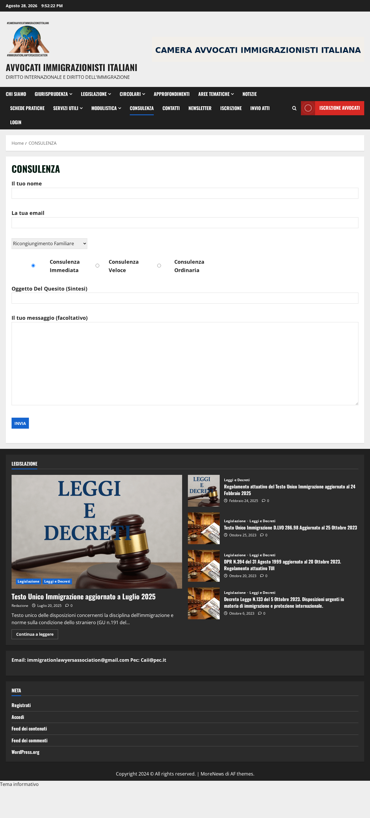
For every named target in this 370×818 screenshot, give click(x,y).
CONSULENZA (142, 108)
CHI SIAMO (16, 93)
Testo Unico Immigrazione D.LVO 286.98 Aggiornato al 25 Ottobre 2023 (204, 528)
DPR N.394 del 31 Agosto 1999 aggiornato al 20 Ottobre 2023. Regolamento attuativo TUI (204, 566)
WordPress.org (25, 751)
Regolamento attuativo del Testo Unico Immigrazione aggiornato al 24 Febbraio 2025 (204, 491)
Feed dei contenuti (29, 728)
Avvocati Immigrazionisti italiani (71, 67)
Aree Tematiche (214, 93)
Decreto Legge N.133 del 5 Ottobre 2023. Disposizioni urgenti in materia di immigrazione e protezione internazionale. (204, 603)
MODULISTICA (104, 108)
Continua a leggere (37, 635)
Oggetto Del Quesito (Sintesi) (49, 288)
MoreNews (212, 774)
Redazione (20, 605)
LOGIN (15, 122)
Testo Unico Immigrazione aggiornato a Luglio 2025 (84, 596)
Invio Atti (260, 108)
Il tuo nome (27, 183)
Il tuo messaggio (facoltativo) (50, 317)
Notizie (250, 93)
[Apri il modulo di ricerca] (294, 108)
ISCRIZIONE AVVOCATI (339, 107)
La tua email (28, 212)
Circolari (130, 93)
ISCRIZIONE (231, 108)
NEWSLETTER (200, 108)
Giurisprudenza (51, 93)
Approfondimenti (172, 93)
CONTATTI (171, 108)
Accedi (18, 716)
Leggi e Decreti (57, 581)
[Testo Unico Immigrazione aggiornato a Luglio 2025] (97, 531)
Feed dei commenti (29, 740)
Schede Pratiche (27, 108)
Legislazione (94, 93)
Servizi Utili (65, 108)
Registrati (21, 705)
